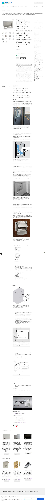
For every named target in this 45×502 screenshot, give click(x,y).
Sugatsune (21, 75)
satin (22, 78)
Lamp (21, 76)
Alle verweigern (33, 498)
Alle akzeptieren (40, 498)
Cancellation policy (13, 6)
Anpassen (27, 498)
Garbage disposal (18, 78)
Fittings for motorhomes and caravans (26, 68)
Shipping (8, 10)
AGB (18, 6)
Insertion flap (28, 79)
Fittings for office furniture (8, 13)
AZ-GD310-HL (26, 73)
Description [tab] (3, 86)
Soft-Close (28, 75)
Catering (25, 79)
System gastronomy (26, 78)
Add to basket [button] (6, 454)
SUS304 (28, 72)
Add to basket (23, 58)
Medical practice (29, 76)
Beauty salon (25, 75)
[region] (22, 498)
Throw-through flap (24, 72)
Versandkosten (23, 53)
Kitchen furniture (24, 76)
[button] (13, 19)
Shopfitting (19, 72)
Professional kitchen (22, 74)
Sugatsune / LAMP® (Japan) (21, 422)
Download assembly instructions (20, 413)
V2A (23, 73)
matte (23, 79)
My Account (3, 6)
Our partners (4, 10)
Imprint (26, 6)
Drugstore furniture (20, 73)
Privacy (8, 6)
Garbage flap (18, 76)
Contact (22, 6)
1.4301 (26, 74)
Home (3, 13)
